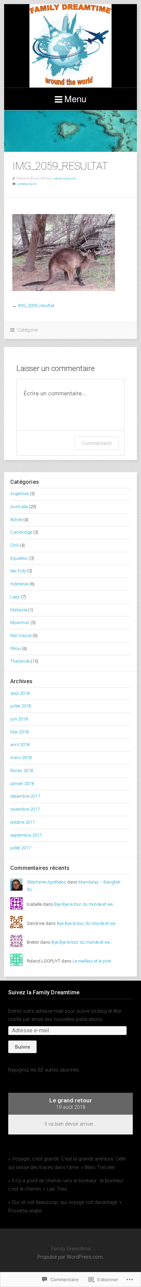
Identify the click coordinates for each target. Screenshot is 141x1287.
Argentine (19, 493)
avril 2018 (19, 744)
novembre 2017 (25, 809)
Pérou (15, 648)
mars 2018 (20, 757)
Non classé (20, 635)
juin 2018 (19, 718)
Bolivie (16, 519)
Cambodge (21, 532)
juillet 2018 (20, 705)
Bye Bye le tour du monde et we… (84, 904)
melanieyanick (65, 178)
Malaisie (18, 609)
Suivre (22, 1046)
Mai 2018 (19, 731)
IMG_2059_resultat (36, 305)
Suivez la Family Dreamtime (43, 992)
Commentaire (27, 184)
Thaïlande (20, 661)
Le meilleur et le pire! (92, 961)
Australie (19, 506)
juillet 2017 (20, 847)
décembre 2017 (25, 796)
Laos (15, 596)
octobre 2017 (22, 822)
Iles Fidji (18, 570)
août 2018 (19, 693)
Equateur (19, 558)
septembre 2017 (26, 835)
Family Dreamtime (70, 46)
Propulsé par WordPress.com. (70, 1257)
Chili (14, 545)
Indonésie (19, 583)
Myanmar (19, 622)
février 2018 (21, 770)
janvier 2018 (22, 783)
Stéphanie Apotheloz (46, 882)
